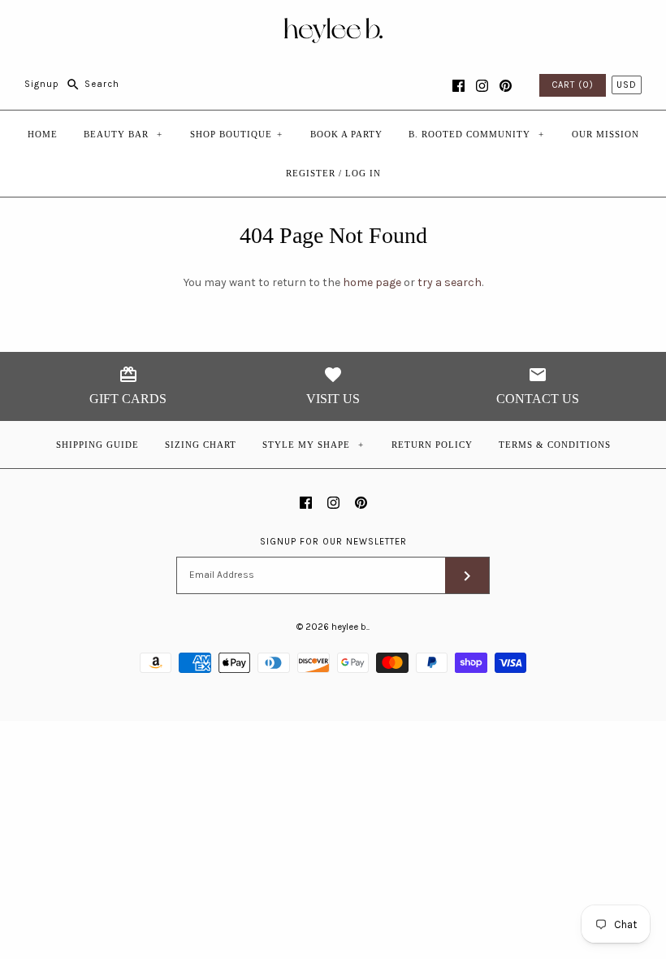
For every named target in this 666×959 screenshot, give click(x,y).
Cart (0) (572, 85)
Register (310, 173)
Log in (363, 173)
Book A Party (346, 134)
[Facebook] (458, 86)
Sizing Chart (200, 444)
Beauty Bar (123, 134)
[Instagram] (482, 86)
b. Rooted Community (477, 134)
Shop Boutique (236, 134)
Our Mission (605, 134)
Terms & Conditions (555, 444)
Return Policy (432, 444)
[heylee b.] (333, 25)
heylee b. (349, 627)
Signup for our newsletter (333, 541)
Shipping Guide (97, 444)
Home (43, 134)
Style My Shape (313, 444)
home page (372, 282)
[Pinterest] (506, 86)
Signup (41, 84)
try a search (449, 282)
